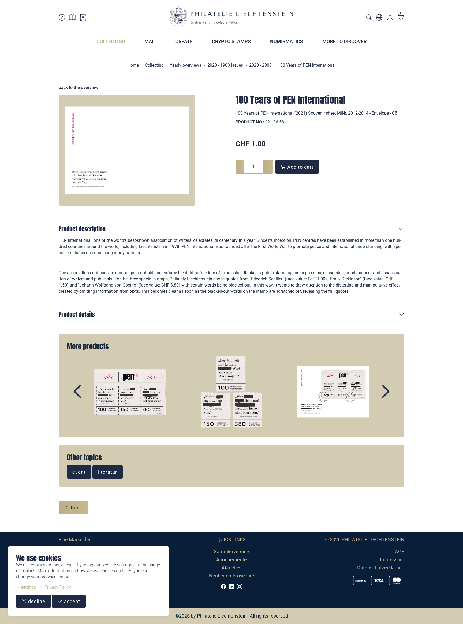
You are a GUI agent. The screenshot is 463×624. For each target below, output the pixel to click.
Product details (77, 314)
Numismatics (286, 41)
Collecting (110, 41)
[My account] (389, 18)
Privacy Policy (57, 587)
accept (71, 601)
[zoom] (127, 150)
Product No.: (250, 122)
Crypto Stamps (231, 41)
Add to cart (299, 167)
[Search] (369, 18)
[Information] (72, 18)
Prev (89, 396)
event (79, 472)
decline (36, 601)
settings (28, 587)
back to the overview (78, 87)
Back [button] (75, 507)
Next (373, 396)
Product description (82, 228)
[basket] (401, 17)
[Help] (62, 18)
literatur (107, 472)
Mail (150, 41)
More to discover (344, 41)
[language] (379, 18)
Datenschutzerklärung (380, 567)
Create (184, 41)
